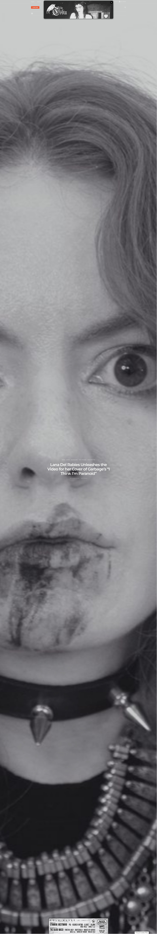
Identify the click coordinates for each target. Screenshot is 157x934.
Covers (68, 459)
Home (32, 1)
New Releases (74, 459)
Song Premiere (82, 459)
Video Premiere (91, 459)
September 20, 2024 (74, 478)
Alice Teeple (84, 478)
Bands (39, 1)
